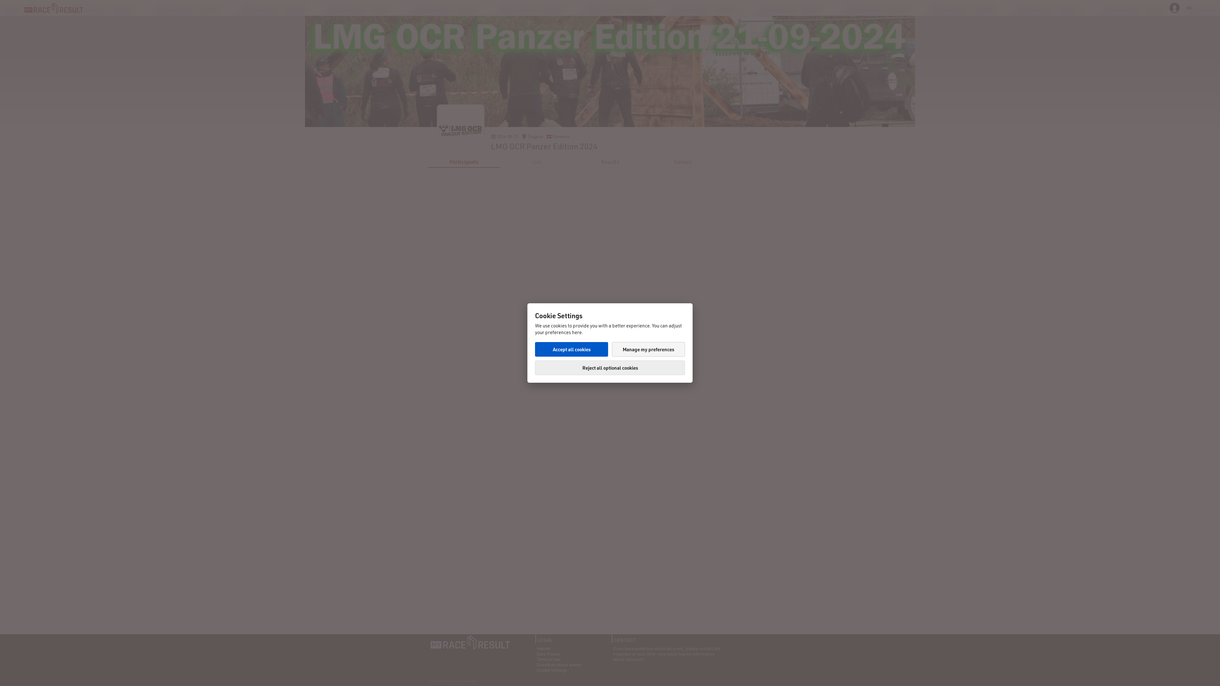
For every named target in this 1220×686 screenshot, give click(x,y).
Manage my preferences (648, 349)
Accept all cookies (572, 349)
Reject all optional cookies (610, 368)
